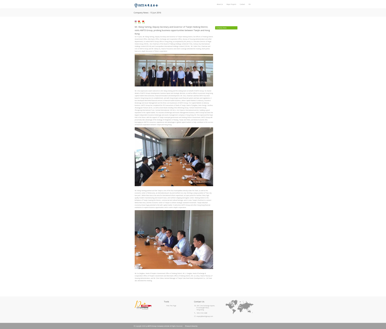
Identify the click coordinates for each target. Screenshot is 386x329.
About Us (219, 2)
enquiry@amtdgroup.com (205, 316)
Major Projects (231, 4)
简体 (143, 23)
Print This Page (171, 306)
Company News (221, 28)
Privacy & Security (191, 326)
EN (248, 2)
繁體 (139, 23)
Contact (242, 4)
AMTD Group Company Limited (158, 326)
